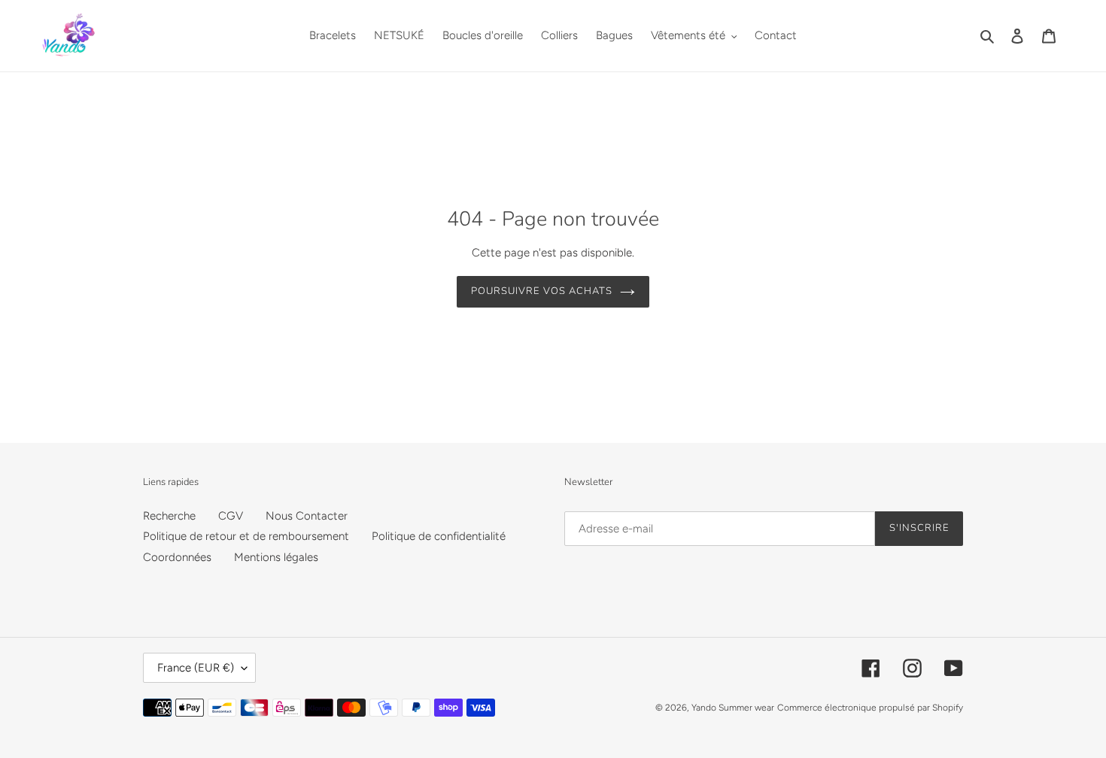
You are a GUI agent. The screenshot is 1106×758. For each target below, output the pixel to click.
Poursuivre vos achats (541, 291)
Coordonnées (177, 557)
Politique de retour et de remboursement (246, 536)
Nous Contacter (307, 516)
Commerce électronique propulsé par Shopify (870, 707)
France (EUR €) (195, 668)
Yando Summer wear (732, 707)
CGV (230, 516)
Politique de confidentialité (439, 536)
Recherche (169, 516)
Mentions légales (276, 557)
